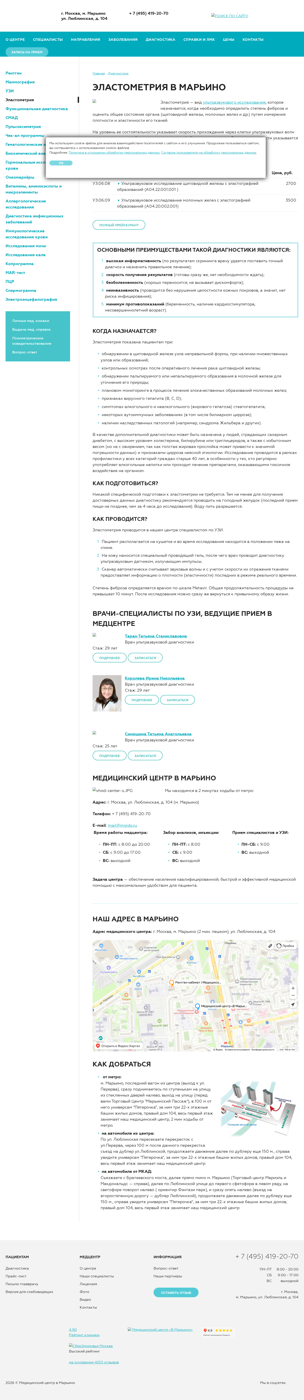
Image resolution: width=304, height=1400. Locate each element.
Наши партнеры (168, 1276)
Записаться (145, 658)
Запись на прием (27, 52)
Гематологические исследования (39, 144)
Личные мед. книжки (30, 321)
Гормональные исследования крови (35, 165)
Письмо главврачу (22, 1284)
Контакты (253, 39)
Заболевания (123, 39)
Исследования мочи (26, 245)
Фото (84, 1292)
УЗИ (10, 91)
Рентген (14, 73)
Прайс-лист (16, 1276)
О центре (15, 39)
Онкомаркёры (20, 177)
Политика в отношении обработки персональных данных (114, 152)
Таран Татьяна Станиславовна (156, 636)
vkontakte (294, 15)
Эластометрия (20, 99)
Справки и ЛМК (199, 39)
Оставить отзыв (176, 1293)
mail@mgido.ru (122, 825)
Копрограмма (20, 263)
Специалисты (48, 39)
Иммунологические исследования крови (27, 234)
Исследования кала (26, 254)
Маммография (20, 82)
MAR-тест (15, 272)
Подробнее (109, 658)
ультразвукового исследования (234, 102)
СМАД (12, 117)
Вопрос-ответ (24, 352)
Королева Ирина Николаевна (155, 678)
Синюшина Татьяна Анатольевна (158, 734)
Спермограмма (21, 290)
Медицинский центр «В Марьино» (162, 1330)
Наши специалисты (97, 1276)
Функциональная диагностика (37, 108)
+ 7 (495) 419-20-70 (148, 13)
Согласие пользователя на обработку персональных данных (208, 152)
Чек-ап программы (25, 135)
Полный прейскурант (119, 225)
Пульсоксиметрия (23, 126)
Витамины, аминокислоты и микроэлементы (34, 189)
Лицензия (88, 1284)
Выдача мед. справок (31, 329)
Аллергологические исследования (26, 204)
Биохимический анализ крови (36, 153)
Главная (99, 73)
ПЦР (10, 281)
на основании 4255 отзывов (94, 1362)
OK (61, 163)
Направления (85, 39)
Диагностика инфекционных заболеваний (35, 219)
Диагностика (160, 39)
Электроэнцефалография (31, 299)
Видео (85, 1299)
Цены (229, 39)
